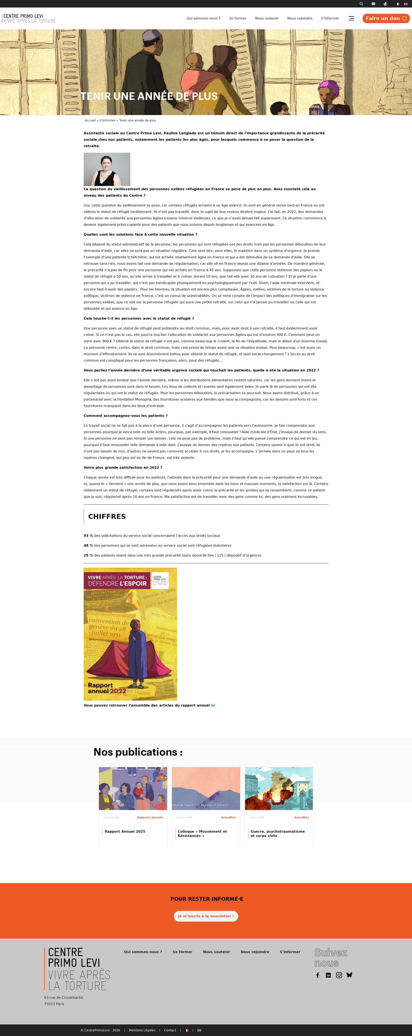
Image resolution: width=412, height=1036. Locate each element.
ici (213, 705)
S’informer (330, 18)
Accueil (90, 120)
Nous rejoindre (299, 18)
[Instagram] (339, 975)
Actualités (309, 107)
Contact (170, 1030)
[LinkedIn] (328, 975)
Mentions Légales (142, 1030)
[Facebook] (317, 975)
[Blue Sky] (349, 975)
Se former (238, 18)
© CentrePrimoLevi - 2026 (100, 1030)
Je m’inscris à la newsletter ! (206, 916)
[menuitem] (398, 4)
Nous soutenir (267, 18)
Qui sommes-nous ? (204, 18)
